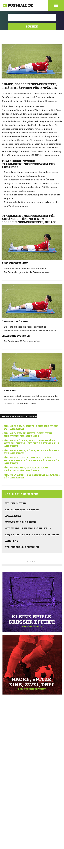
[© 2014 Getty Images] (32, 242)
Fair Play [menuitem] (11, 541)
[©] (32, 602)
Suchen (32, 26)
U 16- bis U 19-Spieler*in (21, 494)
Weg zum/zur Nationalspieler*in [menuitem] (28, 528)
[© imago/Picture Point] (32, 301)
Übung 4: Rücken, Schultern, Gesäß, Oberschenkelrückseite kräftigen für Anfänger (31, 443)
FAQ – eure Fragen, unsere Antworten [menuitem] (32, 534)
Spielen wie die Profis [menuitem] (20, 522)
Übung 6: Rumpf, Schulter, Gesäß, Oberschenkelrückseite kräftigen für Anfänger (31, 460)
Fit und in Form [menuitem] (15, 503)
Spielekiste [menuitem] (13, 516)
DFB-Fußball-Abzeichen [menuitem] (22, 547)
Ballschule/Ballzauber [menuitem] (22, 509)
